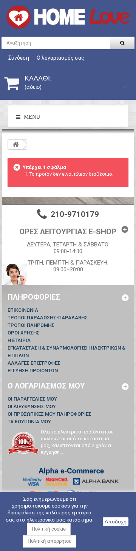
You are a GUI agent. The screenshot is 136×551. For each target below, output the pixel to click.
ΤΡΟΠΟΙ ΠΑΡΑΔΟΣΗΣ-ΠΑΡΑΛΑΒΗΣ (48, 317)
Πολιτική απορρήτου (49, 541)
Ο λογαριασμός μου (46, 385)
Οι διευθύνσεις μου (32, 406)
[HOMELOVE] (68, 17)
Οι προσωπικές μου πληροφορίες (49, 414)
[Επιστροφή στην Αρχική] (15, 144)
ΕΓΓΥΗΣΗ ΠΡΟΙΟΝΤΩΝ (33, 370)
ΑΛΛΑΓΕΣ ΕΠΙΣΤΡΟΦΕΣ (34, 363)
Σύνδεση (18, 58)
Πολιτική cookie (49, 529)
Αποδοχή (116, 521)
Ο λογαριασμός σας (60, 58)
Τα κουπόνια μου (29, 421)
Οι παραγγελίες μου (32, 399)
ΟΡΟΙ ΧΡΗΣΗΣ (24, 333)
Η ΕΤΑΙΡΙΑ (19, 340)
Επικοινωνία (23, 310)
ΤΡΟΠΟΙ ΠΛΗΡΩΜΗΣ (31, 325)
